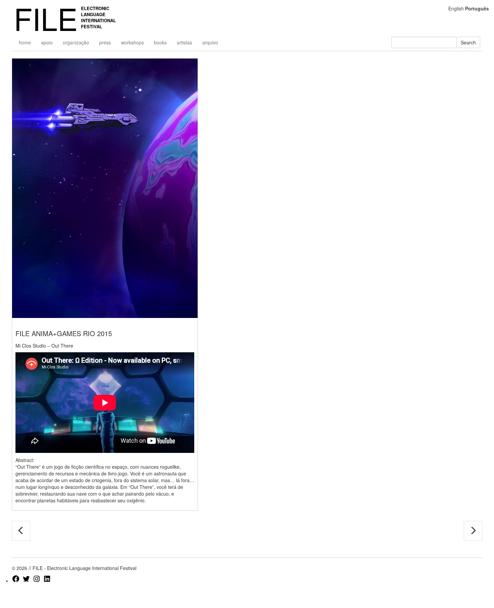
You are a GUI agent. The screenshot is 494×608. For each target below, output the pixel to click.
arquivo (210, 42)
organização (76, 42)
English (456, 8)
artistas (184, 42)
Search (468, 42)
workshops (132, 42)
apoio (47, 42)
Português (477, 8)
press (105, 42)
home (25, 42)
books (160, 42)
